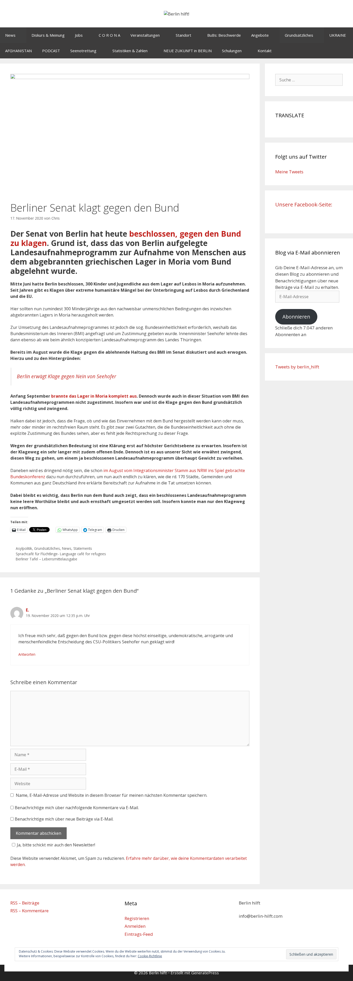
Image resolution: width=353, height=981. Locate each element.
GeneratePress (205, 972)
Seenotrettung (83, 50)
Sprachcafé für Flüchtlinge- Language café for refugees (61, 553)
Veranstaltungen (145, 35)
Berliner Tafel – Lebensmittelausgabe (46, 559)
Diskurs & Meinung (48, 35)
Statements (82, 548)
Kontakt (265, 50)
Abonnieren (296, 316)
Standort (183, 35)
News (10, 35)
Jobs (79, 35)
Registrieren (137, 918)
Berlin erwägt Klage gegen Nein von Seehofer (66, 376)
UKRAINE (337, 35)
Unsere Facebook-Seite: (303, 204)
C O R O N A (109, 35)
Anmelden (135, 926)
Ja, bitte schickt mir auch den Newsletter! (56, 845)
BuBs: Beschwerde (224, 35)
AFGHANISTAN (18, 50)
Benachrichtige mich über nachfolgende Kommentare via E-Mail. (77, 807)
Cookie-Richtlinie (150, 956)
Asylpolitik (24, 548)
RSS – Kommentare (29, 911)
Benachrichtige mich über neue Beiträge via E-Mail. (64, 819)
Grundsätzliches (299, 35)
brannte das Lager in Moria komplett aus (94, 396)
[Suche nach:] (309, 80)
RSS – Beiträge (24, 903)
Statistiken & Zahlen (130, 50)
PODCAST (51, 50)
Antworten (26, 654)
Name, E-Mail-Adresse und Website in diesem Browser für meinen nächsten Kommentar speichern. (111, 795)
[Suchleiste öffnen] (345, 50)
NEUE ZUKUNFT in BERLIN (188, 50)
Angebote (260, 35)
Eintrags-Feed (139, 934)
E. (27, 610)
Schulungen (232, 50)
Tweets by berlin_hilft (297, 367)
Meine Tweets (289, 172)
